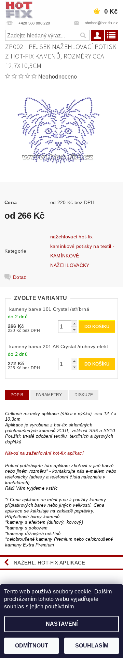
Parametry (49, 394)
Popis (17, 394)
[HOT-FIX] (19, 9)
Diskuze (83, 394)
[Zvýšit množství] (74, 323)
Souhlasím (91, 645)
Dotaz (19, 277)
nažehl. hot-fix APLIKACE (49, 563)
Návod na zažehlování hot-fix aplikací (44, 453)
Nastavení (62, 624)
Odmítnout (31, 645)
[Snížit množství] (74, 329)
